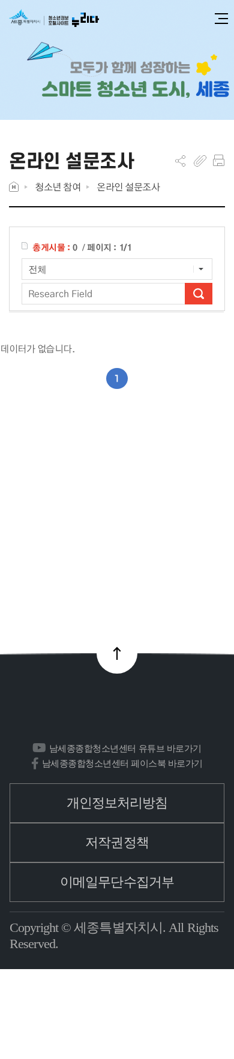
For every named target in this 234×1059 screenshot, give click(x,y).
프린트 (218, 161)
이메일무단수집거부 (117, 881)
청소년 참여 (57, 187)
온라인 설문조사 (128, 187)
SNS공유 (180, 161)
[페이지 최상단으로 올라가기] (117, 653)
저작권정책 (117, 842)
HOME (14, 187)
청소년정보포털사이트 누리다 (54, 19)
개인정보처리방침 (117, 802)
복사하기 (200, 161)
